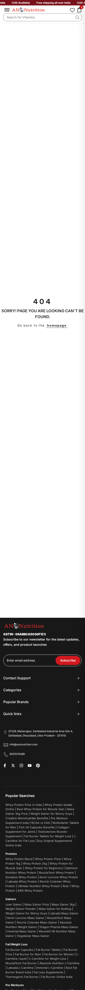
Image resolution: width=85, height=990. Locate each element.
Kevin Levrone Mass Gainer (25, 918)
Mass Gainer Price (36, 904)
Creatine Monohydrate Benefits (26, 818)
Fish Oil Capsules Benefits (37, 827)
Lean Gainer (13, 904)
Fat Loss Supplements (48, 972)
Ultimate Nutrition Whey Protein (39, 886)
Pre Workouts (14, 985)
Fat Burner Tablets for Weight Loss (47, 836)
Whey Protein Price (48, 859)
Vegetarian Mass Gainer (33, 936)
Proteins (11, 853)
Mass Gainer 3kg (63, 904)
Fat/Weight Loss (16, 944)
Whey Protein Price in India (23, 804)
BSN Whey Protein (30, 890)
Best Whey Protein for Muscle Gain (41, 809)
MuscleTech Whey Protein (56, 872)
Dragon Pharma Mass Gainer (59, 927)
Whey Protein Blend (18, 859)
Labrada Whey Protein (22, 881)
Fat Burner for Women (59, 954)
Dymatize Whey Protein (21, 877)
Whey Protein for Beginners (44, 868)
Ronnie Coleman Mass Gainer (37, 922)
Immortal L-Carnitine (49, 967)
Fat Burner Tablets (48, 949)
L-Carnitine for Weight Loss (47, 958)
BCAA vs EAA (40, 822)
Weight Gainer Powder (20, 908)
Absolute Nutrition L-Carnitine (59, 963)
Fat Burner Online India (56, 977)
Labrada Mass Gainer (64, 913)
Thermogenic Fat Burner (22, 977)
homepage (56, 325)
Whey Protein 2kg (35, 863)
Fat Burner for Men (28, 954)
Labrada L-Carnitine (20, 967)
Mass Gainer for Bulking (55, 908)
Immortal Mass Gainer (21, 931)
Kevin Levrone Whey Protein (58, 877)
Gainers (10, 899)
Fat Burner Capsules (19, 949)
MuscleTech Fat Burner (21, 963)
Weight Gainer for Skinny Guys (51, 813)
